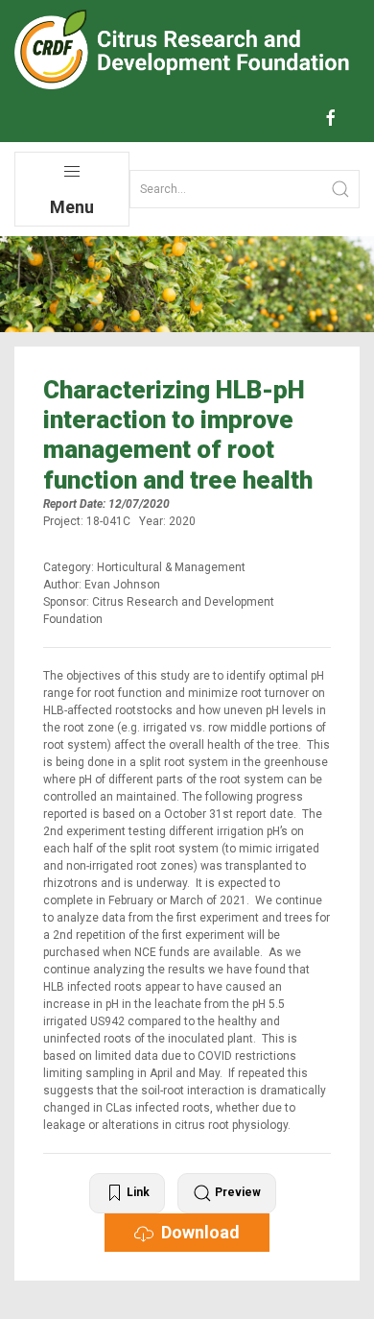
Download (196, 1232)
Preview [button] (236, 1192)
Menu (72, 207)
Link (137, 1192)
